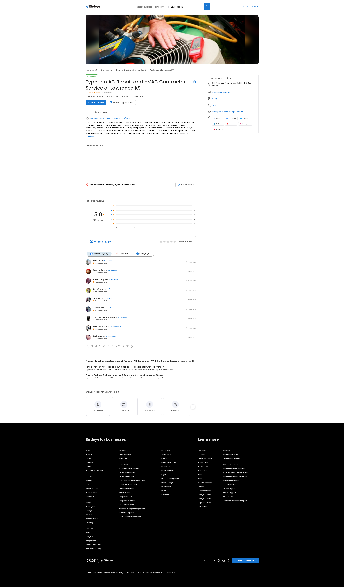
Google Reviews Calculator (234, 468)
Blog (200, 474)
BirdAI (88, 533)
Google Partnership (94, 545)
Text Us (215, 99)
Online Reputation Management (132, 480)
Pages (88, 466)
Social (88, 484)
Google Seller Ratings (94, 470)
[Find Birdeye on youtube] (223, 560)
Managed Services (230, 454)
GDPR (127, 573)
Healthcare (166, 466)
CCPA (139, 573)
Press (200, 478)
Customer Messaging (128, 484)
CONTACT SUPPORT (245, 560)
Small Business (125, 454)
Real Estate (166, 486)
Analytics (89, 537)
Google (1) (123, 253)
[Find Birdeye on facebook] (204, 560)
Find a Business (229, 484)
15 (99, 346)
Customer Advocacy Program (235, 500)
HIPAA (133, 573)
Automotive (166, 454)
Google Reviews (125, 496)
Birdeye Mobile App (93, 549)
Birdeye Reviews (204, 495)
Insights (89, 514)
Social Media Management (130, 517)
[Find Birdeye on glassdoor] (228, 560)
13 (91, 346)
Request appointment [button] (222, 92)
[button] (87, 346)
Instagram (246, 124)
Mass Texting (91, 492)
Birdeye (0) (144, 253)
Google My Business (127, 500)
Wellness (165, 495)
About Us (201, 454)
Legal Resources (204, 503)
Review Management (127, 472)
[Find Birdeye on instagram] (219, 560)
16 (103, 346)
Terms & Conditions (94, 573)
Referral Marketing (126, 488)
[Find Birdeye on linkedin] (214, 560)
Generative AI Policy (151, 573)
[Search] (207, 6)
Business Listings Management (132, 509)
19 (115, 346)
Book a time (203, 466)
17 (107, 346)
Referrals (89, 462)
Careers (201, 486)
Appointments (92, 488)
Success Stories (204, 491)
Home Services (167, 470)
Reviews (89, 458)
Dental (164, 458)
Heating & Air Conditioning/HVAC (131, 70)
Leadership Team (205, 458)
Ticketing (89, 523)
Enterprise (123, 458)
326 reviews (107, 92)
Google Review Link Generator (235, 476)
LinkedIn (219, 124)
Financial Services (168, 462)
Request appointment (123, 102)
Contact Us (202, 507)
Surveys (89, 510)
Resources (202, 470)
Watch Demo (203, 462)
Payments (90, 496)
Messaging (90, 506)
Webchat (89, 480)
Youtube (232, 124)
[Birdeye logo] (93, 6)
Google (219, 118)
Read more (90, 136)
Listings (89, 454)
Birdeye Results (204, 499)
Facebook (232, 118)
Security (119, 573)
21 (124, 346)
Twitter (245, 118)
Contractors (106, 70)
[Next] (193, 406)
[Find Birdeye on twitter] (209, 560)
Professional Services (231, 458)
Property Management (170, 478)
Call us (215, 106)
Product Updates (205, 482)
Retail (163, 491)
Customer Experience (128, 513)
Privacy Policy (109, 573)
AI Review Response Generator (235, 472)
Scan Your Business (231, 480)
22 (128, 346)
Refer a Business (229, 496)
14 (95, 346)
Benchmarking (92, 519)
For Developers (229, 488)
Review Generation (126, 476)
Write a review (250, 6)
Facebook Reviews (126, 505)
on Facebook (108, 261)
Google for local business (129, 468)
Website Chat (124, 492)
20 (119, 346)
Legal (163, 474)
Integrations (91, 541)
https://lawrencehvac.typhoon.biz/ (227, 112)
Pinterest (219, 129)
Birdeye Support (229, 492)
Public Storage (167, 482)
